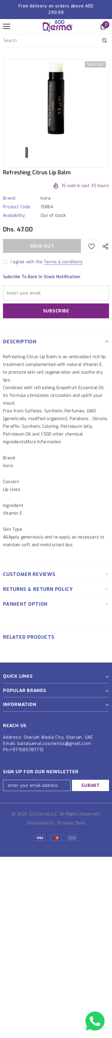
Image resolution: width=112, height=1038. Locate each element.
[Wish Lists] (92, 246)
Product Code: (17, 207)
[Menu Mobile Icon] (6, 26)
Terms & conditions (63, 262)
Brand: (9, 198)
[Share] (104, 246)
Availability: (14, 215)
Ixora (45, 198)
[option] (56, 98)
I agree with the (26, 262)
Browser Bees (71, 823)
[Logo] (58, 26)
